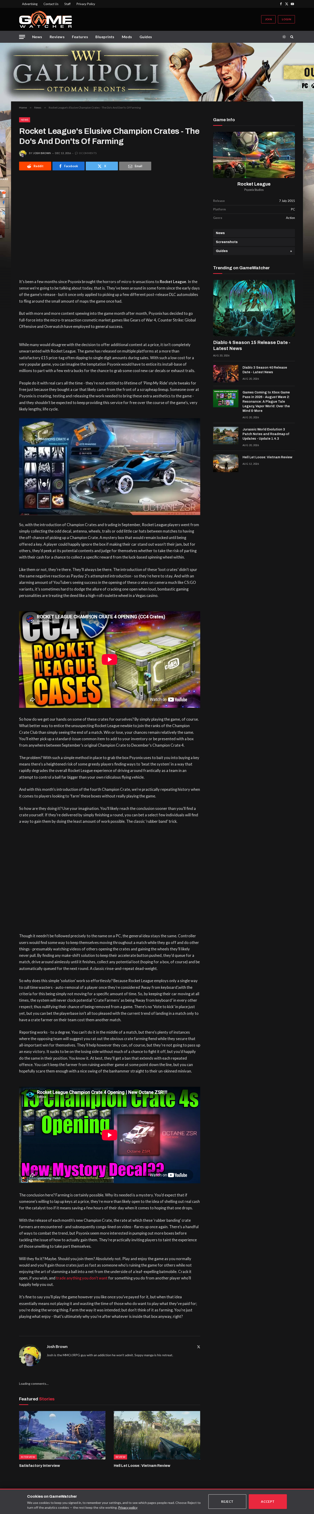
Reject (227, 1501)
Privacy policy (127, 1507)
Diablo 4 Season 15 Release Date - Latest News (251, 345)
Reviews (57, 36)
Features (80, 36)
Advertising (29, 4)
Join (268, 19)
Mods (127, 36)
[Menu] (22, 37)
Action (290, 218)
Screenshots (227, 242)
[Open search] (292, 36)
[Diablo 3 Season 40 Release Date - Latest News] (225, 373)
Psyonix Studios (254, 190)
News (37, 36)
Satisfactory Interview (39, 1466)
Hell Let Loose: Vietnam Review (142, 1466)
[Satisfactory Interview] (62, 1435)
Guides (146, 36)
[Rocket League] (254, 155)
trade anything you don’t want (82, 1278)
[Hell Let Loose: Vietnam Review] (157, 1435)
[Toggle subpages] (291, 251)
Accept (268, 1501)
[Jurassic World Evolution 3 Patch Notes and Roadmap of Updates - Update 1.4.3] (225, 435)
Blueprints (104, 36)
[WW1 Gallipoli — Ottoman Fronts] (157, 72)
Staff (67, 4)
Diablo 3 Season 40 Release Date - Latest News (265, 370)
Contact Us (50, 4)
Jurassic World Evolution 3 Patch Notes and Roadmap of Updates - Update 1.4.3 (266, 434)
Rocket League (254, 184)
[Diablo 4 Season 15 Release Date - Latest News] (254, 308)
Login (286, 19)
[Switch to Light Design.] (284, 37)
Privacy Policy (86, 4)
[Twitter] (198, 1347)
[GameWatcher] (45, 19)
